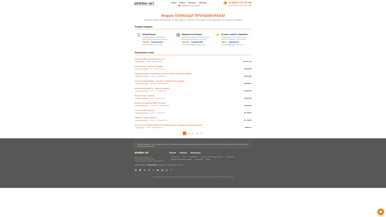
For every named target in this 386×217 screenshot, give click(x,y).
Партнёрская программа (226, 177)
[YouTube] (158, 170)
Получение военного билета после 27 (150, 59)
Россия (183, 6)
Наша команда (165, 177)
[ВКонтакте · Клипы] (162, 170)
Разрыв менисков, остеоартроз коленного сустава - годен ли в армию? (163, 74)
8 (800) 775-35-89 (240, 2)
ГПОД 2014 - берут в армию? (146, 118)
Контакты (192, 3)
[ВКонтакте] (136, 170)
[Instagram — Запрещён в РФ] (171, 170)
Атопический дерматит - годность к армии (152, 88)
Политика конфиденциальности (180, 177)
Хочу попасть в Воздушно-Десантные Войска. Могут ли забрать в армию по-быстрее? (169, 125)
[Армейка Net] (144, 4)
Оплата (182, 3)
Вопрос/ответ (194, 157)
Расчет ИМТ (230, 157)
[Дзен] (145, 170)
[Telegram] (140, 170)
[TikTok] (167, 170)
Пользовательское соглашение (200, 177)
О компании (175, 157)
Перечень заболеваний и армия (181, 159)
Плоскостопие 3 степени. (145, 96)
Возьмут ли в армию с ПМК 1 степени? (150, 103)
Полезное (202, 3)
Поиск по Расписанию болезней (212, 157)
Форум (208, 159)
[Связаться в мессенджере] (381, 212)
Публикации (199, 159)
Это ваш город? (193, 6)
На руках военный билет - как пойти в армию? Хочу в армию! (159, 81)
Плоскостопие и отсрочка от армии (149, 66)
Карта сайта (214, 177)
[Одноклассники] (149, 170)
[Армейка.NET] (142, 152)
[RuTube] (153, 170)
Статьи (184, 157)
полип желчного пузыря (144, 110)
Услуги (173, 3)
